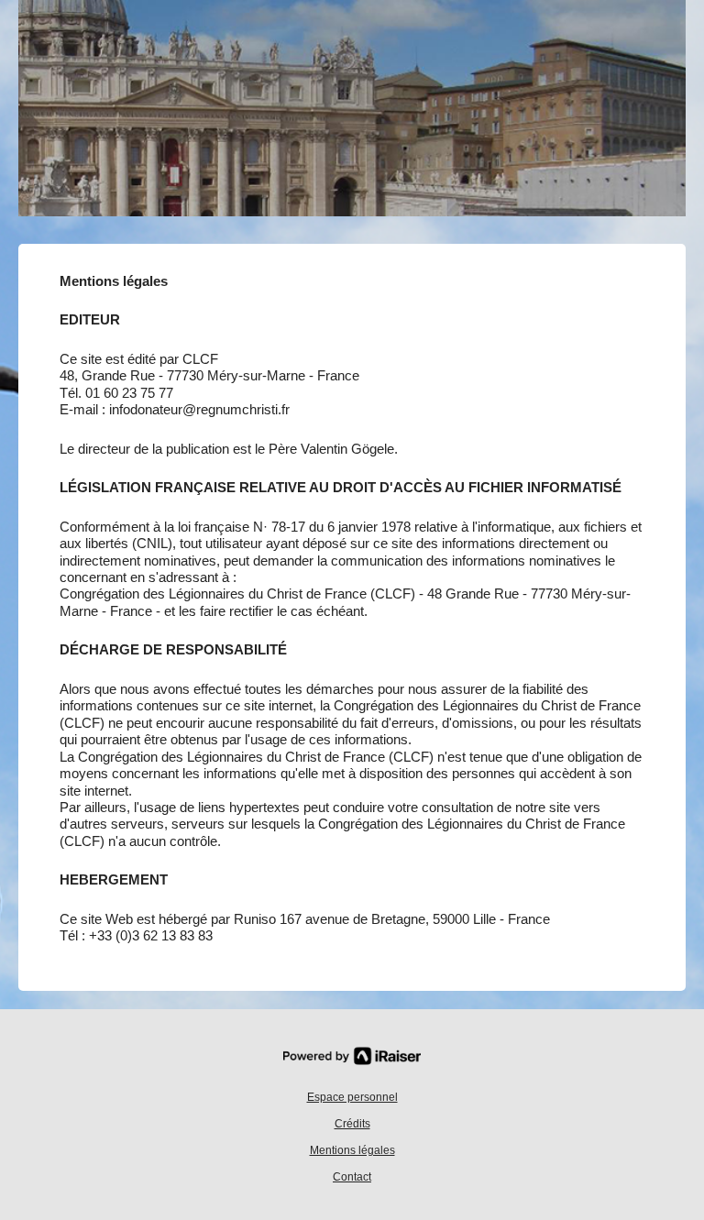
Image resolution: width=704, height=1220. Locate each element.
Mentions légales (352, 1150)
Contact (352, 1177)
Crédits (352, 1123)
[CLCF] (352, 117)
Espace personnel (352, 1097)
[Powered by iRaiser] (352, 1056)
